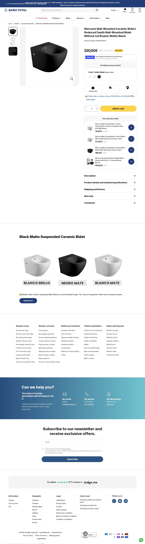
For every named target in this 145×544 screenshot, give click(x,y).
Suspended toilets (90, 334)
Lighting (35, 513)
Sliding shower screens (47, 351)
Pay (9, 506)
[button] (139, 10)
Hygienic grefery (112, 341)
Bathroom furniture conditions (66, 516)
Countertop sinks (112, 355)
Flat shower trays (22, 330)
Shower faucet (111, 334)
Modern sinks (111, 351)
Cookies (59, 506)
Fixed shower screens (47, 344)
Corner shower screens (47, 341)
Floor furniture (66, 334)
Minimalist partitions (46, 348)
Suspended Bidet (28, 23)
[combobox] (69, 10)
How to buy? (85, 496)
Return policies (61, 510)
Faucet (34, 522)
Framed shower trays (23, 348)
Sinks (34, 516)
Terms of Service (41, 535)
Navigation (36, 496)
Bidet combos (89, 358)
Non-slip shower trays (24, 337)
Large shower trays (23, 355)
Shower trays (37, 519)
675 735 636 (89, 404)
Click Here (110, 404)
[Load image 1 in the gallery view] (12, 31)
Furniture (35, 503)
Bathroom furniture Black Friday (70, 353)
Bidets (17, 23)
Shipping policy (54, 535)
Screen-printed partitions (48, 337)
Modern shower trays (24, 341)
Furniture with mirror (68, 330)
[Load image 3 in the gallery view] (12, 51)
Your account (13, 503)
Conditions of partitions (64, 519)
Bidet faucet (110, 344)
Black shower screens (47, 355)
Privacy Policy (66, 449)
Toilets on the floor (91, 337)
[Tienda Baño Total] (15, 10)
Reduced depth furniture (70, 337)
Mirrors (34, 510)
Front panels (43, 330)
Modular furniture (67, 341)
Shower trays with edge (24, 334)
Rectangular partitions (46, 334)
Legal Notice (60, 500)
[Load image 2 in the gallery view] (12, 41)
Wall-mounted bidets (91, 351)
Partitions (35, 500)
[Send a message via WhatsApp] (141, 540)
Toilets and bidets (90, 341)
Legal (58, 496)
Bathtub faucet (111, 337)
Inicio (10, 23)
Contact (11, 500)
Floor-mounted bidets (92, 348)
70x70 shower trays (23, 351)
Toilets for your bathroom (93, 330)
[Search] (97, 10)
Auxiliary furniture (67, 344)
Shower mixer (111, 348)
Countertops (65, 348)
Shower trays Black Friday (25, 362)
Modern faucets (112, 330)
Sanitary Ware (37, 506)
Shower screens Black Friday (49, 362)
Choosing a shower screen (89, 508)
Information (13, 496)
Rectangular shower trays (25, 344)
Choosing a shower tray (88, 505)
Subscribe (72, 459)
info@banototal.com (69, 404)
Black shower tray (22, 358)
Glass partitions (44, 358)
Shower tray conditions (64, 513)
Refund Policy (57, 532)
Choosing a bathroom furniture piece (90, 501)
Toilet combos (89, 355)
